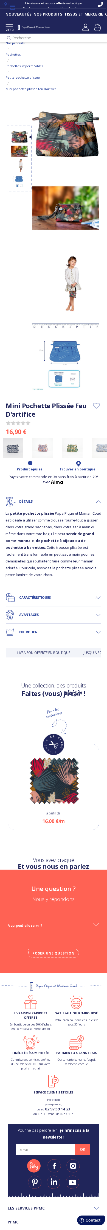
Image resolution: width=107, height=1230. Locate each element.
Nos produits (15, 43)
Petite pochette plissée (23, 77)
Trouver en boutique (77, 469)
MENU (9, 29)
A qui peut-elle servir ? (25, 925)
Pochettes (13, 54)
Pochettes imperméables (24, 66)
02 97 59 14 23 (57, 1109)
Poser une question (53, 953)
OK (82, 1149)
